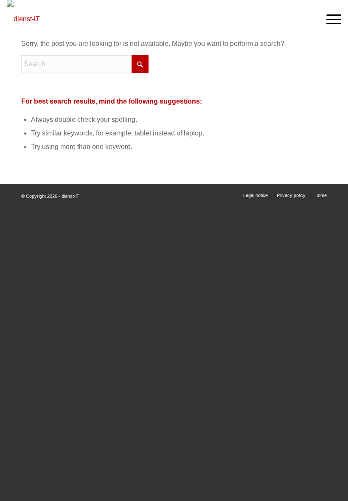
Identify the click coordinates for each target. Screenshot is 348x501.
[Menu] (329, 19)
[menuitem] (329, 19)
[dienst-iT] (47, 19)
